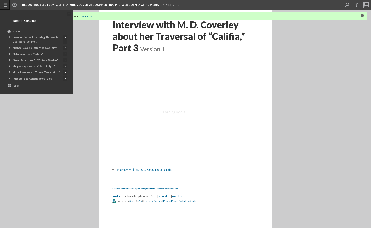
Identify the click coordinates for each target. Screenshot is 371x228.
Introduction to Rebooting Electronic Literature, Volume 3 (35, 39)
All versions (164, 196)
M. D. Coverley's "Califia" (28, 53)
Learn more (86, 16)
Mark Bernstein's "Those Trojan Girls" (36, 72)
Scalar (132, 201)
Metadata (177, 196)
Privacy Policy (170, 201)
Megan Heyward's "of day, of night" (34, 66)
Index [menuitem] (16, 85)
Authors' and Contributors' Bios (32, 78)
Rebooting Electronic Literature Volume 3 (90, 4)
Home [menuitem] (16, 31)
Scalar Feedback (187, 201)
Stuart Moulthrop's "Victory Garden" (35, 60)
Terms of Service (153, 201)
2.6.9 (139, 201)
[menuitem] (5, 5)
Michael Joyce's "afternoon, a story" (35, 47)
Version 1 (117, 196)
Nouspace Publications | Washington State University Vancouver (145, 188)
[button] (356, 5)
